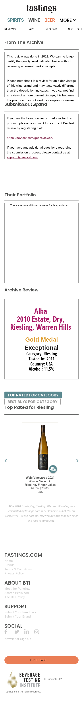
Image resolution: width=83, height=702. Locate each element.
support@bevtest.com (22, 157)
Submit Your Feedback (20, 612)
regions (51, 29)
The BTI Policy (14, 597)
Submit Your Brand (17, 616)
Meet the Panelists (17, 588)
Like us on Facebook (9, 632)
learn (31, 29)
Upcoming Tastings (39, 632)
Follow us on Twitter (19, 632)
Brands (9, 565)
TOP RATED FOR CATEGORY (33, 395)
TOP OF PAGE (38, 660)
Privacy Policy (14, 573)
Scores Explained (16, 593)
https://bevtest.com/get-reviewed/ (30, 138)
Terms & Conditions (18, 569)
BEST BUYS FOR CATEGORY (33, 401)
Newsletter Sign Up (17, 639)
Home (8, 560)
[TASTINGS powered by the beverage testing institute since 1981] (41, 8)
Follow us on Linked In (29, 632)
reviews (10, 29)
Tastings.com (11, 691)
